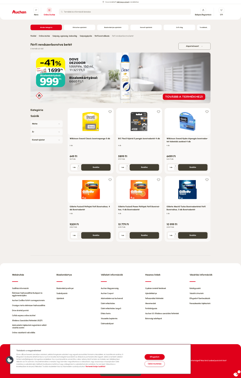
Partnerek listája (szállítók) (95, 366)
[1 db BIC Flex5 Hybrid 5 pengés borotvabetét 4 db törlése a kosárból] (127, 168)
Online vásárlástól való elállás (23, 333)
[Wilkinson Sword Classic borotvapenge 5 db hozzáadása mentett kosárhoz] (110, 111)
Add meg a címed (123, 2)
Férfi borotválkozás (102, 36)
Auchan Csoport (107, 293)
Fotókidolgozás (151, 308)
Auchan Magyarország (110, 288)
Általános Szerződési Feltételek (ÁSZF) (27, 321)
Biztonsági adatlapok (153, 319)
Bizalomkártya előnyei (65, 288)
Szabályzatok (61, 293)
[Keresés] (62, 12)
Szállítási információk (20, 288)
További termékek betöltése (141, 250)
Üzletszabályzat (107, 324)
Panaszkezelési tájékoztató (200, 303)
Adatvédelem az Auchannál (112, 298)
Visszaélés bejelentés (109, 319)
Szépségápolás (86, 36)
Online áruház (44, 36)
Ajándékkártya (151, 293)
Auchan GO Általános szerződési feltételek (162, 313)
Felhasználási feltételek (154, 298)
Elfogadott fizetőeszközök (200, 298)
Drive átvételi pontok (20, 310)
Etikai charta (105, 313)
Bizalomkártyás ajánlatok (112, 27)
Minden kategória (46, 27)
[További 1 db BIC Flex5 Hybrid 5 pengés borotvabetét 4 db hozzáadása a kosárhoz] (127, 166)
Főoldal (33, 36)
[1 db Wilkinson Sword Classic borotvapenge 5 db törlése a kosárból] (78, 168)
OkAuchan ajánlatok (79, 27)
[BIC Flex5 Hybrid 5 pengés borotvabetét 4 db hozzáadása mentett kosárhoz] (158, 111)
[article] (91, 141)
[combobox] (125, 12)
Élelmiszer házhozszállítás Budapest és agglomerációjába (27, 294)
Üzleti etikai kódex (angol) (111, 308)
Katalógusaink (195, 288)
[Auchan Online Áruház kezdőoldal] (19, 12)
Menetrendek (150, 303)
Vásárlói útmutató (197, 293)
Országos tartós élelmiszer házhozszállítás (28, 305)
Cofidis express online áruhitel (23, 315)
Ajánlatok (60, 298)
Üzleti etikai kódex (108, 303)
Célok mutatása (154, 364)
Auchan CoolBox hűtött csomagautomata (28, 300)
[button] (10, 360)
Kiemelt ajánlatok (146, 27)
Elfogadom (154, 357)
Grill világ (179, 27)
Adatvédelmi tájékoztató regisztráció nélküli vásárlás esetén (29, 326)
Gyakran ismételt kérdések (155, 288)
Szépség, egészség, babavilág (64, 36)
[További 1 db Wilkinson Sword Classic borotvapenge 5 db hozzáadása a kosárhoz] (78, 166)
